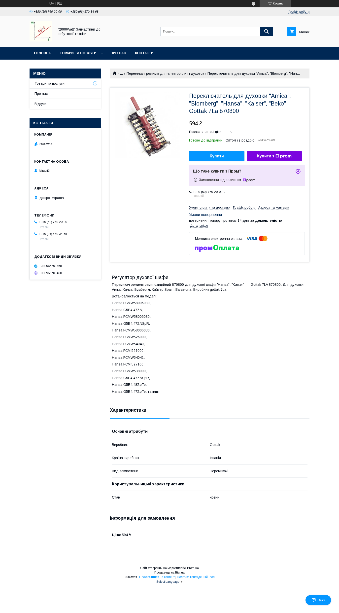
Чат (322, 600)
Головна (42, 53)
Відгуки (40, 104)
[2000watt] (41, 40)
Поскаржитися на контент (157, 577)
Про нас (118, 53)
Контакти (144, 53)
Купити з (265, 156)
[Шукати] (266, 31)
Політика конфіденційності (196, 577)
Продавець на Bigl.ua (169, 572)
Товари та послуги (78, 53)
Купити (217, 156)
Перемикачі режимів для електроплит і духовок (165, 73)
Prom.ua (193, 568)
